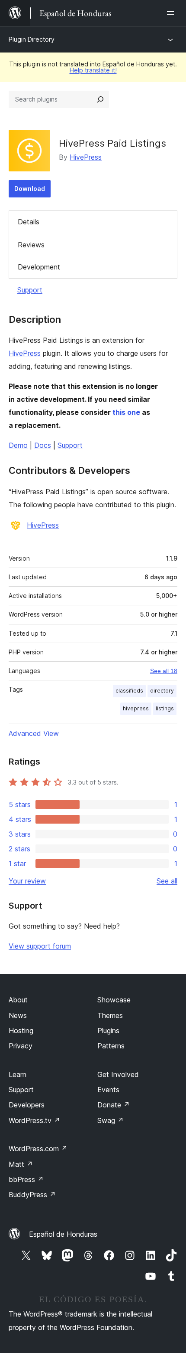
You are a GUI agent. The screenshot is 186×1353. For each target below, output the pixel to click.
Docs (42, 445)
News (18, 1015)
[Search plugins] (100, 99)
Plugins (108, 1030)
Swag (110, 1120)
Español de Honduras (63, 1234)
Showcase (114, 999)
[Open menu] (172, 13)
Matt (21, 1164)
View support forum (40, 946)
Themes (110, 1015)
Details (28, 221)
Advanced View (34, 733)
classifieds (129, 690)
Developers (27, 1104)
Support (29, 290)
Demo (18, 445)
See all (167, 881)
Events (108, 1089)
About (18, 999)
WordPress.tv (34, 1120)
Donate (113, 1104)
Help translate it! (93, 70)
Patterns (111, 1045)
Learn (17, 1074)
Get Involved (118, 1074)
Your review (27, 881)
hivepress (136, 708)
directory (162, 690)
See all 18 (163, 670)
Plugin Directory (32, 39)
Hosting (21, 1030)
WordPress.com (38, 1148)
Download (29, 188)
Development (39, 267)
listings (165, 708)
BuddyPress (32, 1194)
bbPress (26, 1179)
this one (126, 412)
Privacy (20, 1045)
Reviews (31, 244)
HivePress (86, 157)
